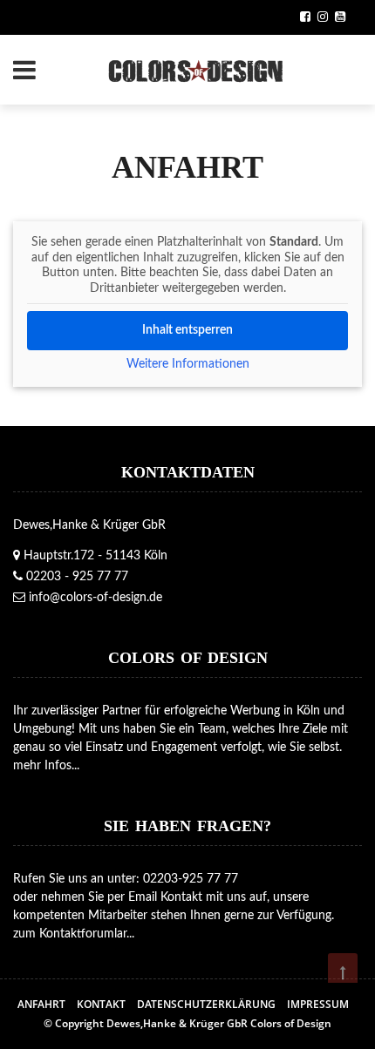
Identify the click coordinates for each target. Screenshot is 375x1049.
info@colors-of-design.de (95, 598)
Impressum (318, 1004)
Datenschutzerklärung (206, 1004)
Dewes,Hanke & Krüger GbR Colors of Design (218, 1023)
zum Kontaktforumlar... (73, 934)
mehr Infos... (46, 766)
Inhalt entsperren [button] (187, 330)
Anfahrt (41, 1004)
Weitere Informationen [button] (187, 364)
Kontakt (101, 1004)
